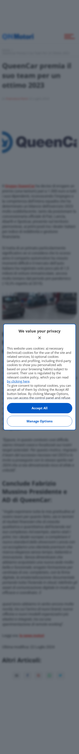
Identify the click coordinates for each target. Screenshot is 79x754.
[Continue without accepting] (39, 337)
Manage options (39, 421)
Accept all (40, 408)
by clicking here (18, 381)
